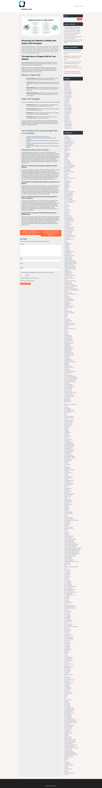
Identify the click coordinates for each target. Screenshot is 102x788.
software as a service (69, 682)
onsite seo (67, 485)
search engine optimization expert (72, 550)
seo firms (67, 600)
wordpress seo (68, 763)
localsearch (67, 427)
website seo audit (69, 755)
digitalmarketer (68, 274)
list (65, 413)
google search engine (69, 353)
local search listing (69, 416)
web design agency (69, 707)
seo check (67, 580)
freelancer (67, 326)
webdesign (67, 730)
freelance (67, 322)
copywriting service (69, 239)
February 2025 (68, 105)
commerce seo (68, 215)
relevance (57, 50)
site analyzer (67, 667)
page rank (67, 502)
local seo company (69, 421)
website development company (71, 747)
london (66, 428)
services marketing (69, 663)
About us (77, 6)
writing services (68, 768)
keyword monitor (68, 391)
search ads (67, 534)
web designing (68, 714)
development (68, 250)
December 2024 (68, 108)
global (66, 327)
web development (69, 718)
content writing (68, 234)
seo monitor (67, 610)
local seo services (69, 424)
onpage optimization (69, 480)
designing (67, 247)
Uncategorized (68, 699)
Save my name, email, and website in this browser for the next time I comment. (37, 272)
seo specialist (68, 630)
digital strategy (68, 271)
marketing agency (69, 443)
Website (21, 268)
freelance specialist (69, 324)
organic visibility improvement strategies (41, 50)
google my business (69, 347)
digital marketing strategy (70, 268)
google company (68, 339)
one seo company (69, 472)
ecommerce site (68, 283)
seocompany (67, 646)
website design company (70, 739)
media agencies (68, 452)
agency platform (68, 145)
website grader (68, 749)
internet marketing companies (71, 377)
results (66, 529)
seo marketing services (70, 608)
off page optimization (69, 469)
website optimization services (71, 754)
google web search (69, 360)
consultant (67, 222)
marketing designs (69, 447)
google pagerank (68, 350)
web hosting (67, 723)
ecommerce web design (70, 284)
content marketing (69, 228)
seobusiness (67, 643)
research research (69, 526)
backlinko (67, 155)
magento (67, 429)
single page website (69, 666)
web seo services (68, 729)
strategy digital (68, 687)
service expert (68, 658)
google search (68, 351)
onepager (67, 473)
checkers (67, 209)
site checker (67, 669)
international (67, 369)
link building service (69, 409)
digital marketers (68, 258)
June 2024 (67, 116)
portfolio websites (69, 513)
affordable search (68, 142)
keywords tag (68, 401)
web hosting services (69, 725)
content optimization (69, 230)
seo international (68, 602)
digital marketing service (70, 266)
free (66, 318)
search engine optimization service (72, 553)
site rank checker (68, 674)
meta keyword (68, 459)
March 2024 (67, 120)
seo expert (67, 597)
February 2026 (68, 89)
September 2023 (68, 128)
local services (68, 425)
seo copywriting (68, 593)
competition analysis (69, 219)
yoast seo (67, 771)
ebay (66, 279)
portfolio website (68, 512)
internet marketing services (71, 381)
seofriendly (67, 647)
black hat (67, 177)
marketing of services (69, 449)
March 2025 (67, 104)
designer (67, 246)
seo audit (67, 574)
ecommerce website (69, 287)
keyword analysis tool (69, 385)
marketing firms (68, 448)
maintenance (68, 432)
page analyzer (68, 500)
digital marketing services (70, 267)
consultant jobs (68, 224)
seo (35, 47)
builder (66, 189)
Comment (22, 244)
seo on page (67, 616)
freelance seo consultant (70, 323)
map (66, 437)
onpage (66, 479)
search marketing (68, 558)
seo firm (67, 598)
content (54, 47)
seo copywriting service (70, 594)
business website (68, 199)
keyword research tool (70, 395)
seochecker (67, 645)
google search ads (69, 352)
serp (66, 654)
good (66, 332)
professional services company (71, 520)
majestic (67, 433)
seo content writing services (71, 592)
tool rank (67, 690)
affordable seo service (69, 143)
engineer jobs (68, 303)
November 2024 (68, 109)
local (66, 415)
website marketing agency (70, 753)
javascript (67, 383)
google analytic (68, 335)
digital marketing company (70, 263)
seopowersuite (68, 649)
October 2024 (68, 111)
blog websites (68, 182)
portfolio (67, 509)
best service (67, 169)
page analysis (68, 498)
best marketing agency (70, 166)
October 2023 (68, 127)
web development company (71, 721)
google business (68, 338)
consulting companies (69, 227)
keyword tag (67, 397)
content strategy (68, 231)
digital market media (69, 255)
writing (66, 767)
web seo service (68, 727)
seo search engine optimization (71, 626)
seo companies (68, 581)
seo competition (68, 584)
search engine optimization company (73, 549)
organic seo (42, 46)
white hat (67, 759)
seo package (67, 617)
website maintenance (69, 751)
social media (67, 678)
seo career (67, 578)
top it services (68, 691)
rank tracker (67, 522)
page (66, 497)
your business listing (69, 773)
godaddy (67, 331)
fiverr (66, 316)
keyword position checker (70, 392)
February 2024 (68, 121)
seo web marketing (69, 638)
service (66, 655)
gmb (66, 330)
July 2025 (67, 99)
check (66, 207)
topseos (67, 695)
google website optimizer (70, 361)
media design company (70, 456)
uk (65, 698)
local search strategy (69, 417)
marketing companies (69, 444)
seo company (68, 582)
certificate (67, 206)
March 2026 (67, 88)
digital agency (68, 254)
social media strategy (69, 679)
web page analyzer (69, 726)
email (66, 291)
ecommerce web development (71, 286)
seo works (67, 641)
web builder (67, 705)
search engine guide (69, 541)
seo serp (67, 627)
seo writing (67, 642)
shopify (66, 665)
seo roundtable (68, 625)
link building (67, 408)
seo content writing (69, 590)
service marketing (69, 659)
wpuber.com (26, 9)
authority (46, 47)
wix (66, 761)
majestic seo (67, 435)
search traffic (31, 47)
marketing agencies (69, 441)
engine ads (67, 296)
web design (67, 706)
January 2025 (68, 107)
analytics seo (68, 150)
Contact (81, 6)
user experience (28, 53)
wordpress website (69, 765)
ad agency (67, 137)
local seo (67, 419)
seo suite (67, 632)
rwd (66, 530)
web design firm (68, 711)
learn (66, 405)
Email (21, 263)
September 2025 (68, 96)
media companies (68, 455)
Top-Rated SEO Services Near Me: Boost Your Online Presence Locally (72, 52)
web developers (68, 717)
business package (69, 194)
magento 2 (67, 431)
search (66, 533)
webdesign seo (68, 731)
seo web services (68, 639)
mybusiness (67, 468)
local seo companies (69, 420)
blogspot (67, 187)
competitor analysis (69, 220)
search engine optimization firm (71, 552)
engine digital (68, 298)
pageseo (67, 505)
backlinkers (67, 154)
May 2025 (67, 101)
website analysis (68, 737)
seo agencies (68, 570)
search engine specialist (70, 556)
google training (68, 359)
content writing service (70, 235)
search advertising (69, 536)
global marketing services (70, 328)
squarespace (68, 685)
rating (66, 525)
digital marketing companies (71, 262)
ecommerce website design (71, 288)
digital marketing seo (69, 264)
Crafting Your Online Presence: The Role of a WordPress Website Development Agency (73, 41)
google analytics (68, 336)
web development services (70, 722)
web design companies (70, 709)
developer (67, 248)
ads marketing (68, 138)
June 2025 (67, 100)
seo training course (69, 637)
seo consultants (68, 588)
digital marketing (68, 259)
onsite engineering (69, 483)
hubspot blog (68, 365)
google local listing (69, 343)
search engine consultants (70, 538)
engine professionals (69, 300)
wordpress (67, 762)
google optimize (68, 348)
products (52, 50)
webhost (67, 734)
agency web (67, 146)
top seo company (68, 693)
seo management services (70, 606)
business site (68, 197)
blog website (68, 181)
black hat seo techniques (70, 178)
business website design (70, 201)
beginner (67, 157)
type (66, 697)
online (66, 475)
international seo (68, 372)
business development (70, 191)
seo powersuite (68, 621)
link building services (69, 411)
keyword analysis (68, 384)
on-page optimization (53, 49)
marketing (67, 440)
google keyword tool (69, 340)
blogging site (68, 186)
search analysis (68, 537)
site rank (67, 673)
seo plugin (67, 618)
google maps (68, 345)
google (31, 49)
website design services (70, 741)
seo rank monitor (68, 624)
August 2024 (68, 113)
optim (66, 486)
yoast (66, 770)
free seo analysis (68, 320)
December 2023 (68, 124)
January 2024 (68, 123)
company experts (68, 216)
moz (66, 465)
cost (66, 240)
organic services (48, 46)
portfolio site (68, 510)
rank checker (68, 521)
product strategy (68, 517)
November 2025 (68, 93)
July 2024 (67, 115)
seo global (67, 601)
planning (67, 508)
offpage (66, 471)
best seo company (69, 167)
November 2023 (68, 125)
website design (68, 738)
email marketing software (70, 294)
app (66, 151)
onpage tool (67, 481)
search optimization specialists (71, 561)
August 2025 (67, 97)
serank (66, 653)
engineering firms (69, 307)
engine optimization (69, 299)
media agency (68, 453)
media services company (70, 457)
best (66, 158)
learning (67, 407)
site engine (67, 671)
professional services (69, 518)
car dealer (67, 204)
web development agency (70, 719)
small (66, 675)
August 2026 (67, 81)
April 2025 (67, 103)
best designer (68, 162)
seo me (66, 609)
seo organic (42, 51)
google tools (67, 357)
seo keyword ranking (69, 605)
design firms (67, 244)
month (66, 463)
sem (66, 565)
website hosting (68, 750)
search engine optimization (27, 51)
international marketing (70, 371)
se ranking (67, 532)
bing (66, 173)
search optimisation (69, 560)
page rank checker (69, 504)
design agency (68, 243)
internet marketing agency (70, 376)
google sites (67, 356)
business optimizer (69, 193)
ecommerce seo (68, 282)
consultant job (68, 223)
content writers (68, 232)
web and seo (67, 703)
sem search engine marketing (71, 566)
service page (68, 661)
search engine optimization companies (73, 548)
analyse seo (67, 149)
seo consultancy (68, 585)
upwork (66, 701)
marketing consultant (69, 445)
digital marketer (68, 256)
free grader (67, 319)
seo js (66, 604)
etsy (66, 308)
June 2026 (67, 84)
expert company (68, 311)
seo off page (67, 614)
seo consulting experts (70, 589)
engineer (67, 302)
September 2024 (68, 112)
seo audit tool (68, 576)
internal (66, 368)
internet (66, 373)
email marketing (68, 292)
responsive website (69, 528)
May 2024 (67, 117)
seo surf (67, 633)
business (67, 190)
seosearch (67, 651)
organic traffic (55, 46)
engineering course (69, 306)
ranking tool (67, 524)
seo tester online (68, 634)
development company (70, 251)
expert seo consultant (69, 312)
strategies (52, 51)
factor (66, 314)
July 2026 (67, 83)
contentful (67, 238)
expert (66, 310)
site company (68, 670)
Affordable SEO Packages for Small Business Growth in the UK (73, 67)
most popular (68, 464)
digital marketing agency (70, 260)
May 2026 (67, 85)
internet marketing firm (70, 380)
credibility (28, 49)
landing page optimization (70, 404)
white (66, 758)
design (66, 242)
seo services (67, 629)
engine (31, 46)
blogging (67, 185)
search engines (24, 47)
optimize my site (68, 488)
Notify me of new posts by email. (28, 280)
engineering (67, 304)
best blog (67, 159)
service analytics (68, 657)
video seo (67, 702)
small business (68, 677)
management (68, 436)
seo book (67, 577)
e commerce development (70, 275)
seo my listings (68, 612)
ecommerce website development (72, 290)
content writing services (70, 236)
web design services (69, 713)
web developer (68, 715)
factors (66, 315)
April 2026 (67, 87)
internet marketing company (71, 379)
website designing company (71, 745)
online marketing (68, 477)
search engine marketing (70, 542)
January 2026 (68, 91)
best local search (68, 163)
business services (69, 195)
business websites (69, 202)
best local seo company (70, 165)
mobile (66, 461)
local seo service (68, 423)
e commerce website (69, 278)
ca (65, 203)
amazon (66, 147)
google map (67, 344)
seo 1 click (67, 569)
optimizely (67, 489)
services (47, 51)
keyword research (37, 49)
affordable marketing (69, 141)
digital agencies (68, 252)
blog (66, 179)
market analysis (68, 439)
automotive (67, 153)
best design (67, 161)
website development (69, 746)
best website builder (69, 171)
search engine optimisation (70, 545)
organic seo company (69, 493)
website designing (69, 743)
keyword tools (68, 400)
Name (21, 258)
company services (69, 218)
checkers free (68, 210)
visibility (34, 53)
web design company (69, 710)
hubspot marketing (69, 367)
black (66, 175)
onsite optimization (69, 484)
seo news (67, 613)
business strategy (69, 198)
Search (66, 16)
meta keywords (68, 460)
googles (67, 363)
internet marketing (69, 375)
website (37, 53)
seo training (67, 635)
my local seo (67, 467)
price (66, 516)
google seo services (69, 355)
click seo (67, 214)
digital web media (68, 272)
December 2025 (68, 92)
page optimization (69, 501)
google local (67, 342)
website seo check (69, 757)
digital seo (67, 270)
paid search (67, 506)
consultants (67, 226)
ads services (67, 139)
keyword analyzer (69, 387)
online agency (68, 476)
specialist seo (68, 683)
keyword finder (68, 389)
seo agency (38, 47)
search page (67, 562)
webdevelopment (68, 733)
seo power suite (68, 620)
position (67, 514)
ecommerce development (70, 280)
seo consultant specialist (70, 586)
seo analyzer (67, 573)
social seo (67, 681)
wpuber (66, 50)
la (65, 403)
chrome (66, 211)
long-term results (45, 49)
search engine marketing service (72, 544)
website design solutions (70, 742)
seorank (67, 650)
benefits (50, 47)
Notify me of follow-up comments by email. (30, 278)
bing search (67, 174)
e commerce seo (68, 276)
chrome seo (67, 212)
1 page (66, 135)
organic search (36, 46)
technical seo (68, 689)
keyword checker (68, 388)
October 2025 (68, 95)
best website (68, 170)
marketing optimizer (69, 451)
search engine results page (71, 554)
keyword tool (68, 399)
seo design (67, 596)
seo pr (66, 622)
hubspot (67, 364)
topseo (66, 694)
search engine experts (70, 540)
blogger (66, 183)
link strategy (67, 412)
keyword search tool (69, 396)
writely (66, 766)
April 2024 (67, 119)
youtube (67, 774)
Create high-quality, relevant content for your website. (38, 136)
